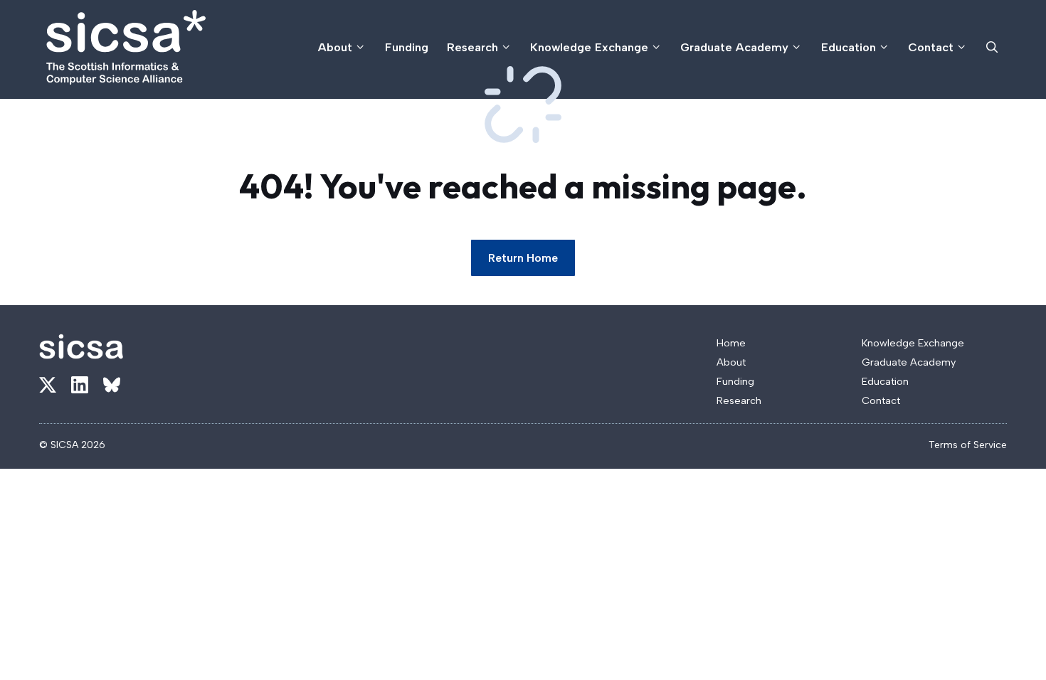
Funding (406, 47)
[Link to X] (47, 384)
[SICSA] (126, 47)
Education (848, 47)
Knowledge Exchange (589, 47)
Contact (930, 47)
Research (472, 47)
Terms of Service (968, 445)
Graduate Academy (734, 47)
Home (731, 342)
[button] (992, 47)
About (335, 47)
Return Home (523, 258)
